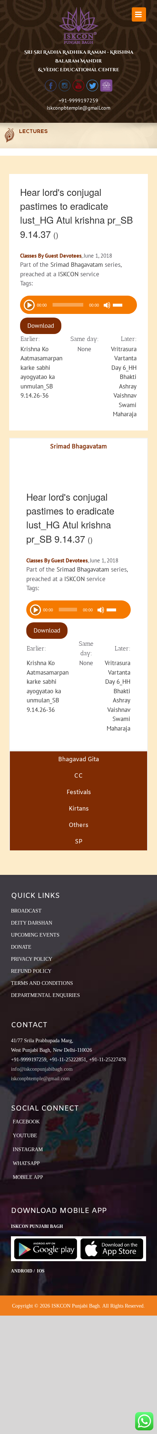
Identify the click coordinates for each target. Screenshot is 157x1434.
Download (40, 326)
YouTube (25, 1135)
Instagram (28, 1149)
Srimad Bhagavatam (76, 265)
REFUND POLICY (31, 971)
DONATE (21, 947)
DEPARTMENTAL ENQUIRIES (45, 995)
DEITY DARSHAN (31, 923)
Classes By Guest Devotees (50, 255)
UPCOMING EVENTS (35, 935)
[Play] (28, 304)
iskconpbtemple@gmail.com (78, 108)
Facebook (26, 1121)
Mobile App (28, 1177)
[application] (78, 305)
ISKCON (68, 274)
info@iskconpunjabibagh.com (42, 1069)
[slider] (123, 305)
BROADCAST (26, 911)
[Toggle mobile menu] (139, 14)
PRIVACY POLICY (31, 959)
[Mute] (107, 305)
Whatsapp (26, 1163)
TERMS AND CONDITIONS (42, 983)
